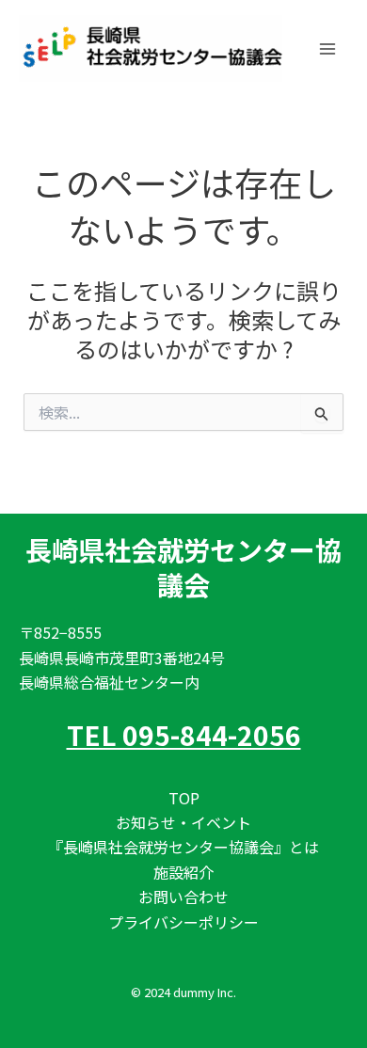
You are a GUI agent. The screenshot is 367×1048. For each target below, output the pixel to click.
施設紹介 (183, 872)
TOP (183, 797)
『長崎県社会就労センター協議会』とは (183, 846)
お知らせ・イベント (183, 822)
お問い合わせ (183, 896)
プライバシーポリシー (183, 922)
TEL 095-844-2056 (184, 735)
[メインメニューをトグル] (327, 49)
